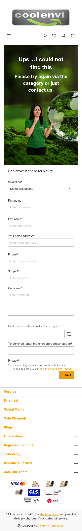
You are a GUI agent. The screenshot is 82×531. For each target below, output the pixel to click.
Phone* (13, 254)
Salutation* (15, 182)
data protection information (55, 368)
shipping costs (49, 514)
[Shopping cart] (73, 36)
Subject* (14, 271)
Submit (66, 375)
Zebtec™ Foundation (51, 525)
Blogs (8, 427)
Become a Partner (18, 463)
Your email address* (21, 236)
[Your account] (63, 36)
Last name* (15, 219)
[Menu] (9, 36)
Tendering (12, 454)
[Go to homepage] (41, 17)
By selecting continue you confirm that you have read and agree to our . (42, 367)
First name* (15, 200)
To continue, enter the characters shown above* (40, 343)
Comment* (15, 288)
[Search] (44, 36)
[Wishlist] (54, 36)
